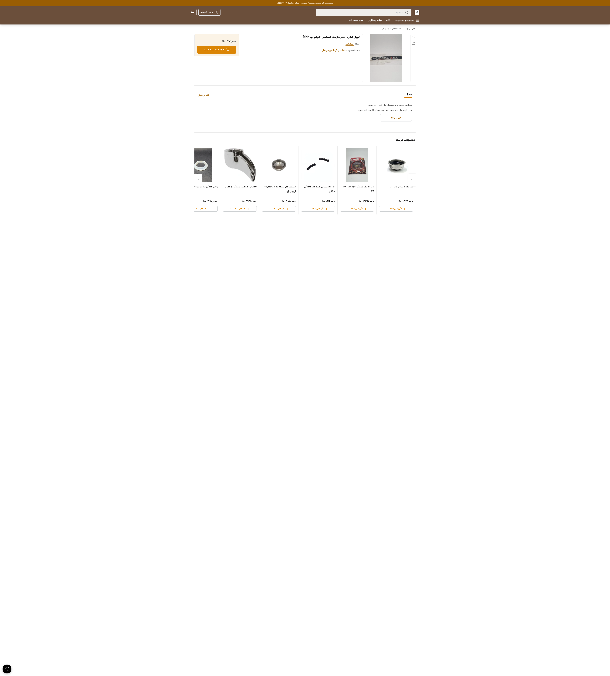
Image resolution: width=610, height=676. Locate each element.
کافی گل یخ (411, 28)
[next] (198, 180)
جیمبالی (350, 43)
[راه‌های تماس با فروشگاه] (7, 669)
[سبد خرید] (192, 12)
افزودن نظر (204, 95)
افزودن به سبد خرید (214, 49)
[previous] (412, 180)
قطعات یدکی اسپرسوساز (392, 28)
